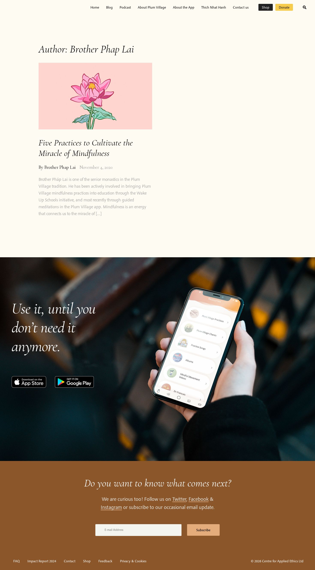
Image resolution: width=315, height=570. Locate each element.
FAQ (16, 561)
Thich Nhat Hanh (213, 7)
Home (94, 7)
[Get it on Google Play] (74, 386)
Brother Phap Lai (60, 167)
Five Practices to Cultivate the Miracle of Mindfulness (86, 148)
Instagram (111, 507)
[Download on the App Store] (29, 386)
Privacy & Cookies (133, 561)
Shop (265, 7)
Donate (284, 7)
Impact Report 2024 (41, 561)
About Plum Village (152, 7)
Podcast (125, 7)
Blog (109, 7)
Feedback (105, 561)
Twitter (179, 499)
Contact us (241, 7)
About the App (183, 7)
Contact (69, 561)
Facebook (198, 499)
